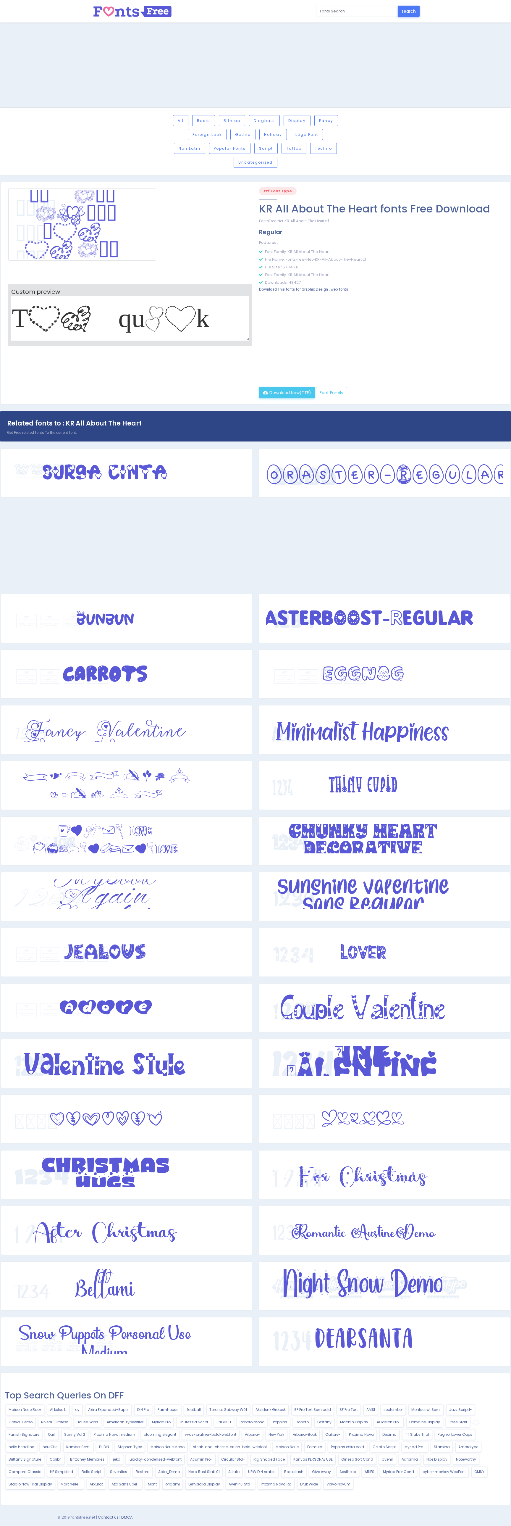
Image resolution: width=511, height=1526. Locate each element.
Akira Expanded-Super (108, 1409)
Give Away (321, 1471)
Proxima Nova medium (114, 1434)
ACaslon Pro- (389, 1422)
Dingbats (264, 120)
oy (77, 1409)
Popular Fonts (230, 148)
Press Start (458, 1422)
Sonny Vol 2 (74, 1434)
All (181, 120)
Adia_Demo (169, 1471)
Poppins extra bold (347, 1446)
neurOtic (50, 1446)
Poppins (280, 1422)
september (393, 1409)
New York (276, 1434)
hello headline (21, 1446)
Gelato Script (384, 1446)
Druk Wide (309, 1484)
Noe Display (436, 1459)
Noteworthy (466, 1459)
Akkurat (96, 1484)
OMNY (479, 1471)
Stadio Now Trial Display (30, 1484)
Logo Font (306, 134)
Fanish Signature (24, 1434)
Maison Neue (287, 1446)
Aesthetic (347, 1471)
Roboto (302, 1422)
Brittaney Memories (87, 1459)
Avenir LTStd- (240, 1484)
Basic (203, 120)
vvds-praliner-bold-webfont (210, 1434)
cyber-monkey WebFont (444, 1471)
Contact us (108, 1517)
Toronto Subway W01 (228, 1409)
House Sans (87, 1422)
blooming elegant (160, 1434)
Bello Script (91, 1471)
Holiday (273, 134)
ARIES (369, 1471)
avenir (387, 1459)
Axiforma (410, 1459)
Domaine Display (424, 1422)
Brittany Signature (25, 1459)
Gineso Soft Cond (357, 1459)
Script (266, 148)
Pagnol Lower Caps (455, 1434)
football (194, 1409)
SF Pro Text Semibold (312, 1409)
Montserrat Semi (426, 1409)
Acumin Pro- (201, 1459)
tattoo (294, 148)
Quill (52, 1434)
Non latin (189, 148)
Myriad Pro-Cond (398, 1471)
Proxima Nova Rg (276, 1484)
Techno (323, 148)
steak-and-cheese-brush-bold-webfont (230, 1446)
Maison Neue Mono (168, 1446)
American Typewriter (125, 1422)
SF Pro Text (348, 1409)
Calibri (56, 1459)
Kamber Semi (78, 1446)
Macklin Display (354, 1422)
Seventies (118, 1471)
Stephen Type (130, 1446)
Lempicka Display (204, 1484)
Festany (324, 1422)
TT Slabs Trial (417, 1434)
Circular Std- (233, 1459)
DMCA (127, 1517)
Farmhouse (168, 1409)
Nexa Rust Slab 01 (204, 1471)
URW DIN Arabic (262, 1471)
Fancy (326, 120)
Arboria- (252, 1434)
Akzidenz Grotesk (271, 1409)
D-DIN (104, 1446)
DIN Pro (143, 1409)
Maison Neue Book (25, 1409)
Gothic (243, 134)
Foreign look (207, 134)
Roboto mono (252, 1422)
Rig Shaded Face (269, 1459)
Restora (143, 1471)
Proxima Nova (361, 1434)
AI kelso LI (58, 1409)
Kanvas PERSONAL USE (313, 1459)
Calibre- (332, 1434)
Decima (389, 1434)
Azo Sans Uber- (125, 1484)
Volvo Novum (338, 1484)
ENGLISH (224, 1422)
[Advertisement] (255, 66)
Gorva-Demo (21, 1422)
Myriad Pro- (415, 1446)
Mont (152, 1484)
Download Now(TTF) (289, 393)
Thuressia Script (193, 1422)
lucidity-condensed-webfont (155, 1459)
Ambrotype (468, 1446)
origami (172, 1484)
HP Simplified (61, 1471)
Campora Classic (25, 1471)
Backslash (293, 1471)
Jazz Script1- (460, 1409)
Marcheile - (71, 1484)
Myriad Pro (161, 1422)
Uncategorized (255, 162)
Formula (314, 1446)
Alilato (234, 1471)
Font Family (331, 393)
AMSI (370, 1409)
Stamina (442, 1446)
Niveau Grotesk (54, 1422)
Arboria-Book (305, 1434)
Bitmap (232, 120)
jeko (116, 1459)
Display (297, 120)
